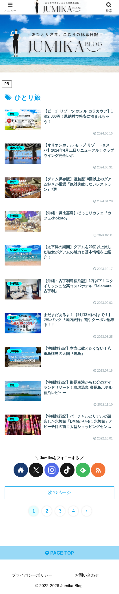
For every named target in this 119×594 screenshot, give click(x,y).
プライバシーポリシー (32, 575)
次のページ (59, 492)
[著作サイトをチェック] (21, 470)
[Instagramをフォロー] (51, 470)
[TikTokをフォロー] (67, 470)
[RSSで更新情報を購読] (98, 470)
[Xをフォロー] (36, 470)
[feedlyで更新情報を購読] (83, 470)
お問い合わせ (87, 575)
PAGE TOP (61, 553)
